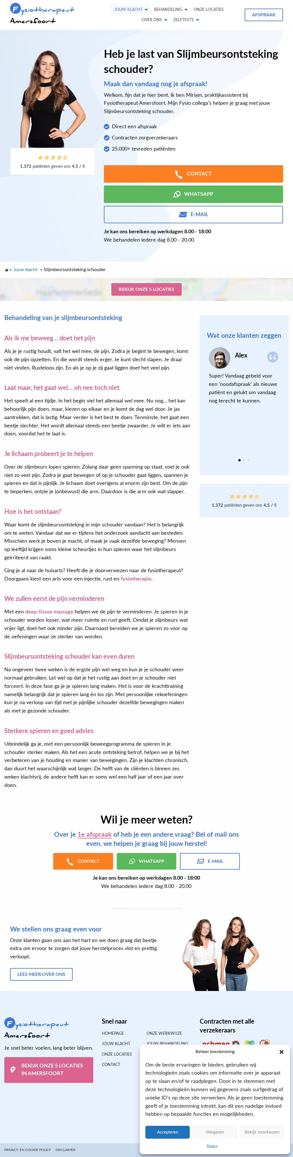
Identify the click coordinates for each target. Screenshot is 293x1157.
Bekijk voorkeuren (262, 1132)
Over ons (152, 20)
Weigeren (215, 1132)
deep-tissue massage (49, 612)
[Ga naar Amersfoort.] (6, 268)
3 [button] (249, 460)
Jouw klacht (128, 10)
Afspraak (264, 15)
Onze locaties (209, 10)
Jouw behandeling (167, 1044)
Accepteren (167, 1132)
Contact (111, 1065)
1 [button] (239, 460)
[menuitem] (208, 10)
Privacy (212, 1146)
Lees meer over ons (41, 974)
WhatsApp (198, 194)
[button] (281, 1052)
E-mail (199, 214)
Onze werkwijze (164, 1034)
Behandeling (168, 10)
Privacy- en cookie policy (27, 1150)
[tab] (239, 460)
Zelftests (183, 20)
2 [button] (244, 460)
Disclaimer (66, 1150)
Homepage (113, 1034)
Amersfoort (42, 15)
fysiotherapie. (137, 579)
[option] (244, 376)
